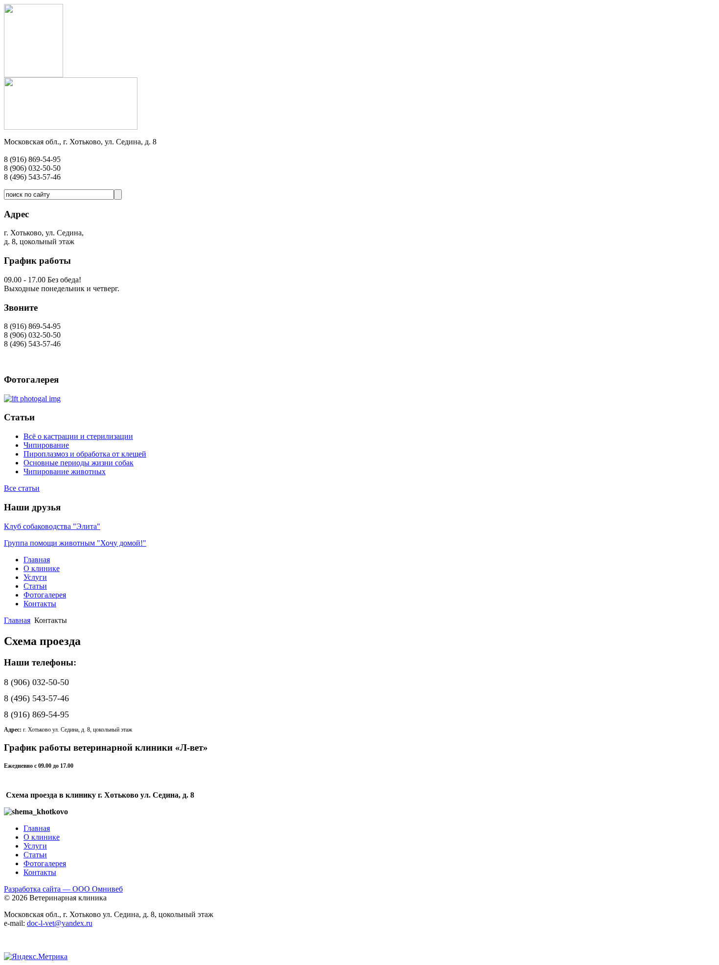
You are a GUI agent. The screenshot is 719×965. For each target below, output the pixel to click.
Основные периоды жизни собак (78, 463)
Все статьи (22, 488)
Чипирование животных (64, 471)
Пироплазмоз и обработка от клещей (84, 454)
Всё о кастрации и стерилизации (78, 436)
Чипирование (46, 445)
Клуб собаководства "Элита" (52, 526)
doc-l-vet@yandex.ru (59, 923)
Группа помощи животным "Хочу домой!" (75, 543)
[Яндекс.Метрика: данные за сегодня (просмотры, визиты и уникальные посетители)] (35, 956)
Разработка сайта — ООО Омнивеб (63, 889)
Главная (17, 620)
